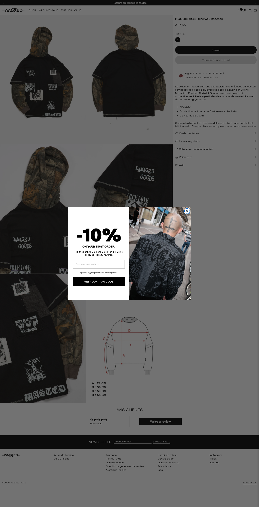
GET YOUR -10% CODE (98, 281)
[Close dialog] (187, 211)
